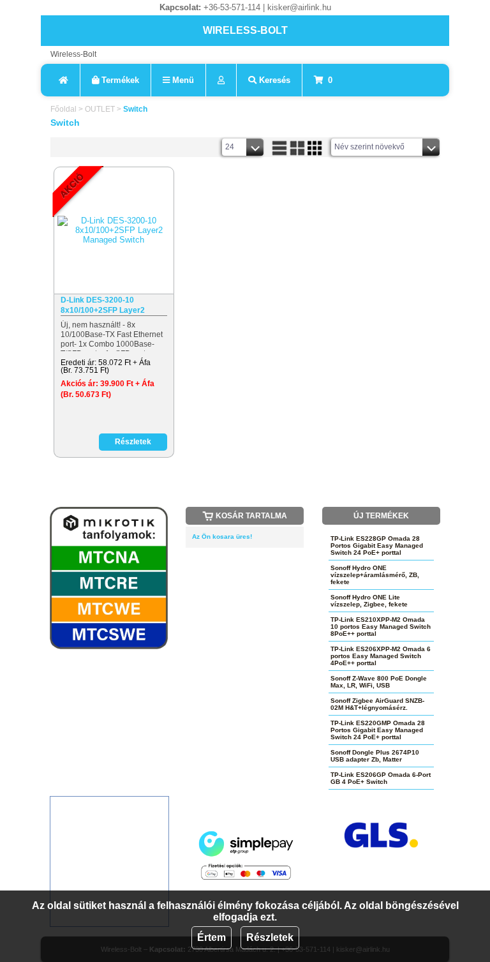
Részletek (269, 937)
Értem (211, 937)
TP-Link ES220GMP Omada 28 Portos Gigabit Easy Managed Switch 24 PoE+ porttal (377, 729)
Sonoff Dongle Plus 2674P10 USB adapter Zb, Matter (374, 756)
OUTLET (100, 109)
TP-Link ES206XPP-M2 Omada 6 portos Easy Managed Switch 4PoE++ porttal (380, 655)
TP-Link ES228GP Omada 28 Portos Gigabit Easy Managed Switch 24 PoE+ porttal (376, 545)
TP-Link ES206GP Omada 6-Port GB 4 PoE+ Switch (380, 778)
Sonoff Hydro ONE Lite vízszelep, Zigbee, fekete (369, 601)
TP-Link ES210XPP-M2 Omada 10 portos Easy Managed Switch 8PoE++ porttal (380, 626)
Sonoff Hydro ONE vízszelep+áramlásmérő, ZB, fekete (374, 574)
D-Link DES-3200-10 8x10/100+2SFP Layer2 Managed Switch (103, 305)
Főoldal (63, 109)
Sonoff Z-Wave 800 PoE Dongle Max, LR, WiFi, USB (378, 682)
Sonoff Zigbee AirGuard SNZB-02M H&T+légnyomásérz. (377, 704)
